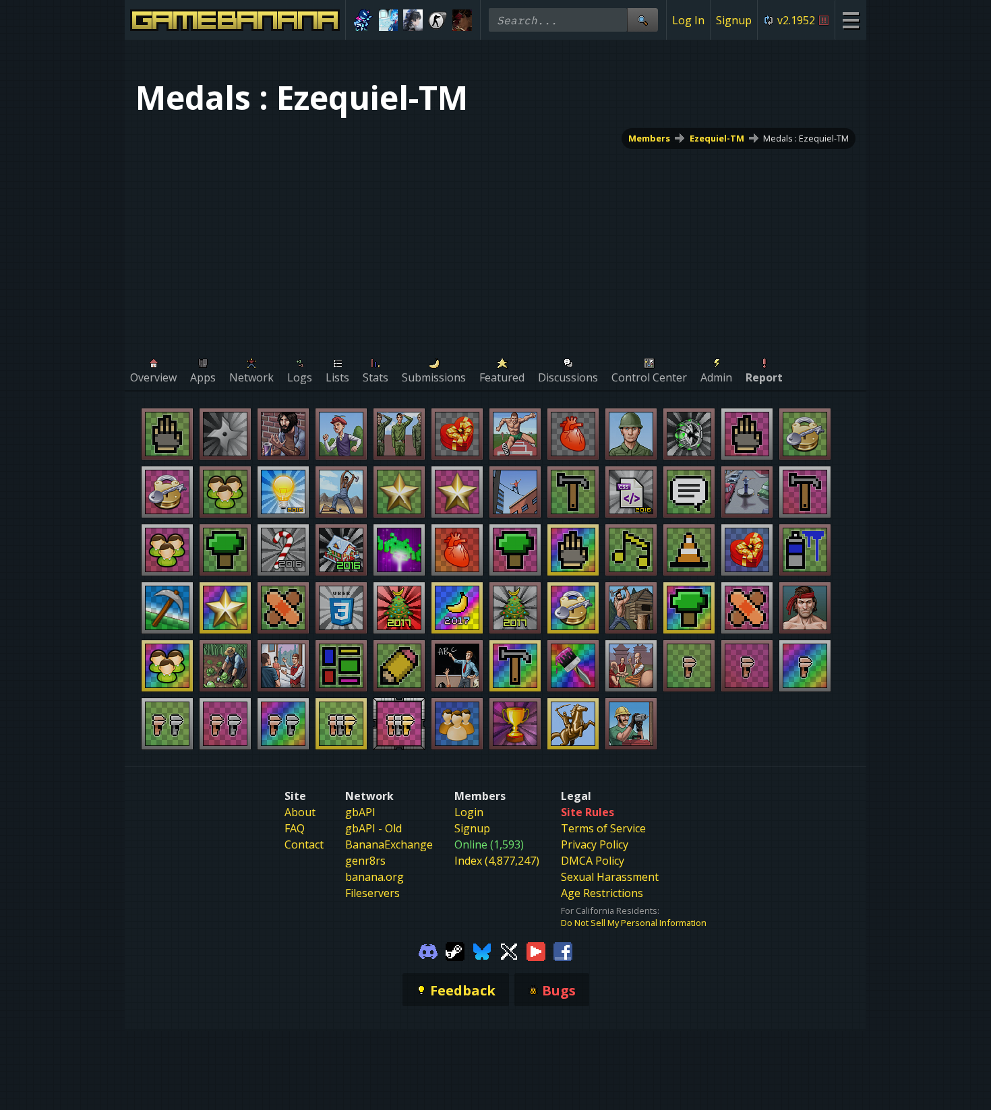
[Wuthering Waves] (412, 20)
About (300, 812)
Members (649, 138)
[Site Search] (642, 20)
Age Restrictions (602, 893)
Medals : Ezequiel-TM (806, 138)
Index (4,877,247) (496, 860)
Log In (688, 20)
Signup (734, 20)
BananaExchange (389, 844)
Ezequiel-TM (717, 138)
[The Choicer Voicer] (388, 20)
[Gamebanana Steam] (455, 950)
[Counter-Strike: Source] (437, 20)
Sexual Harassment (610, 876)
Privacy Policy (594, 844)
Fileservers (372, 893)
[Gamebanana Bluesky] (482, 950)
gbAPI (360, 812)
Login (468, 812)
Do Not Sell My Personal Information (634, 923)
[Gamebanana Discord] (428, 950)
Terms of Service (603, 828)
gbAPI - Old (373, 828)
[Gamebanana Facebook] (563, 950)
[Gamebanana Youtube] (536, 950)
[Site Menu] (850, 20)
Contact (304, 844)
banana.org (374, 876)
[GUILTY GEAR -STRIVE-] (462, 20)
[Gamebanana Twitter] (509, 950)
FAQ (294, 828)
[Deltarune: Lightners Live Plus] (363, 20)
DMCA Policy (592, 860)
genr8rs (365, 860)
